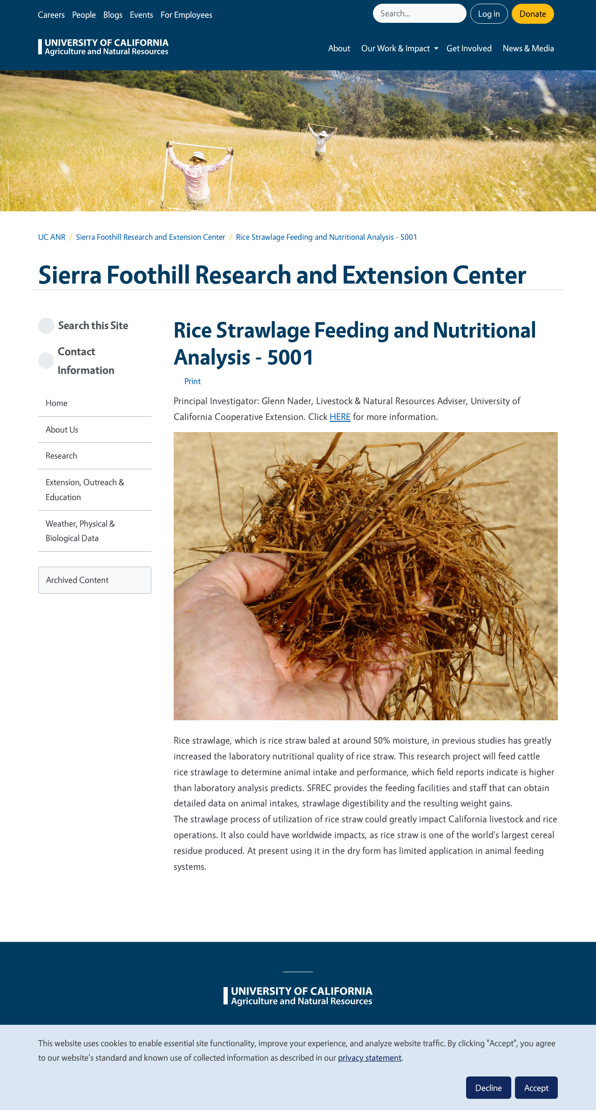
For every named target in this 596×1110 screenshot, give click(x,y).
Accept (536, 1087)
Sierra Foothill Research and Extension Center (150, 237)
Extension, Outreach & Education (85, 489)
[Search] (460, 13)
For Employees (186, 14)
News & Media (528, 48)
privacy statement (369, 1057)
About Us (62, 429)
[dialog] (298, 1067)
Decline (488, 1087)
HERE (340, 416)
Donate (533, 13)
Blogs (112, 14)
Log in (489, 13)
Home (57, 402)
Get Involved (469, 48)
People (84, 14)
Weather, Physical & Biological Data (80, 531)
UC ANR (51, 237)
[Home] (103, 48)
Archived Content (77, 579)
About (339, 48)
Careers (51, 14)
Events (141, 14)
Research (61, 455)
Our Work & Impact (395, 48)
